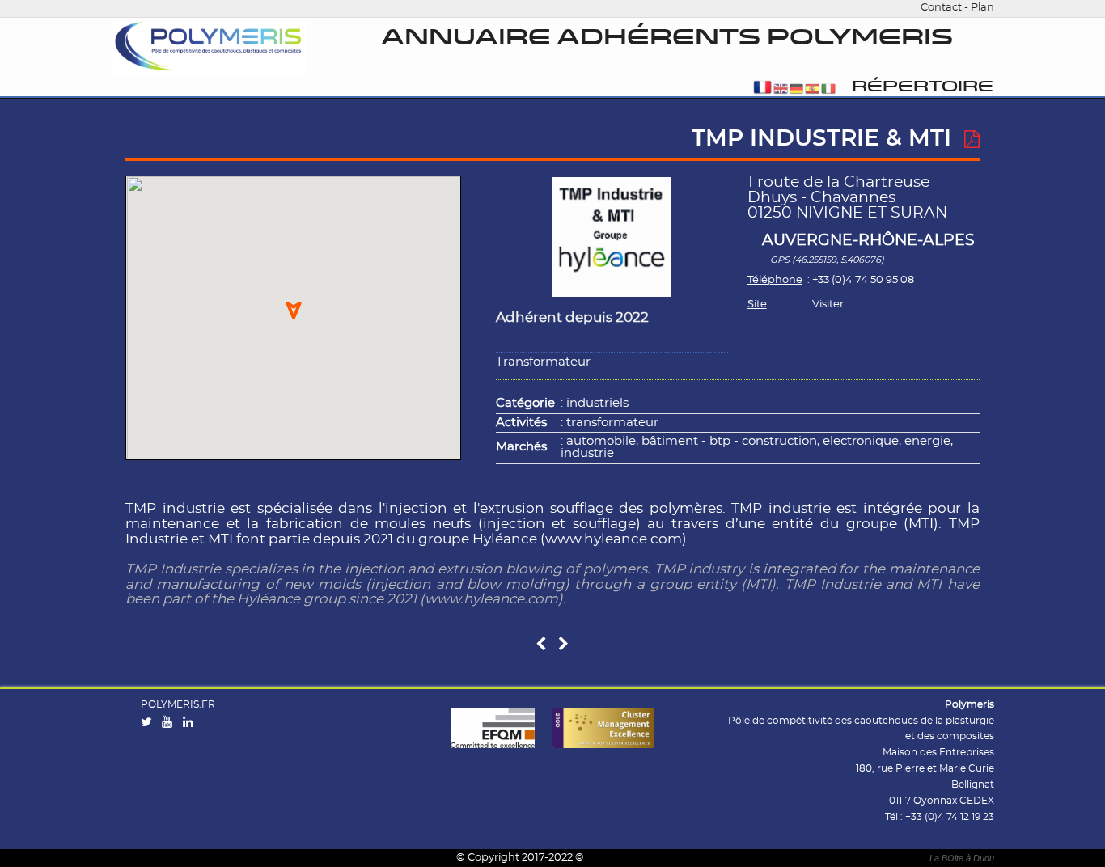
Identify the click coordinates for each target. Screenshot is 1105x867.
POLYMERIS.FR (178, 704)
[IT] (828, 90)
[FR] (762, 90)
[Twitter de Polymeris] (150, 723)
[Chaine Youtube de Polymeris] (171, 723)
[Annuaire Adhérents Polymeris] (209, 47)
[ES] (812, 90)
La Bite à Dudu (961, 858)
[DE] (797, 90)
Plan (982, 7)
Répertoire (922, 87)
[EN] (781, 90)
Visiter (828, 304)
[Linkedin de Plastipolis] (192, 723)
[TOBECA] (563, 645)
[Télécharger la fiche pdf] (972, 140)
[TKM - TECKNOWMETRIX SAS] (541, 645)
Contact (941, 7)
